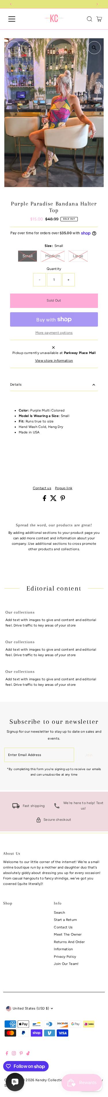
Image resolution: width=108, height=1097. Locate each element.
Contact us (42, 488)
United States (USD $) (31, 1008)
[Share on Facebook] (45, 500)
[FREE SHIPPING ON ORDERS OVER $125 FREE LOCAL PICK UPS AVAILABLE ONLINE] (54, 4)
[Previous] (13, 47)
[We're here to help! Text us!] (56, 807)
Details (16, 384)
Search (59, 913)
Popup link (63, 488)
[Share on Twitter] (54, 500)
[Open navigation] (16, 19)
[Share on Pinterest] (62, 500)
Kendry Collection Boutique (58, 1080)
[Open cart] (99, 19)
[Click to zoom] (94, 47)
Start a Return (65, 920)
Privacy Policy (65, 957)
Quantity (54, 269)
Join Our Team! (66, 964)
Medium (55, 255)
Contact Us (63, 927)
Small (29, 255)
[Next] (27, 47)
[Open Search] (89, 19)
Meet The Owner (68, 934)
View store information (54, 361)
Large (80, 255)
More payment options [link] (54, 333)
